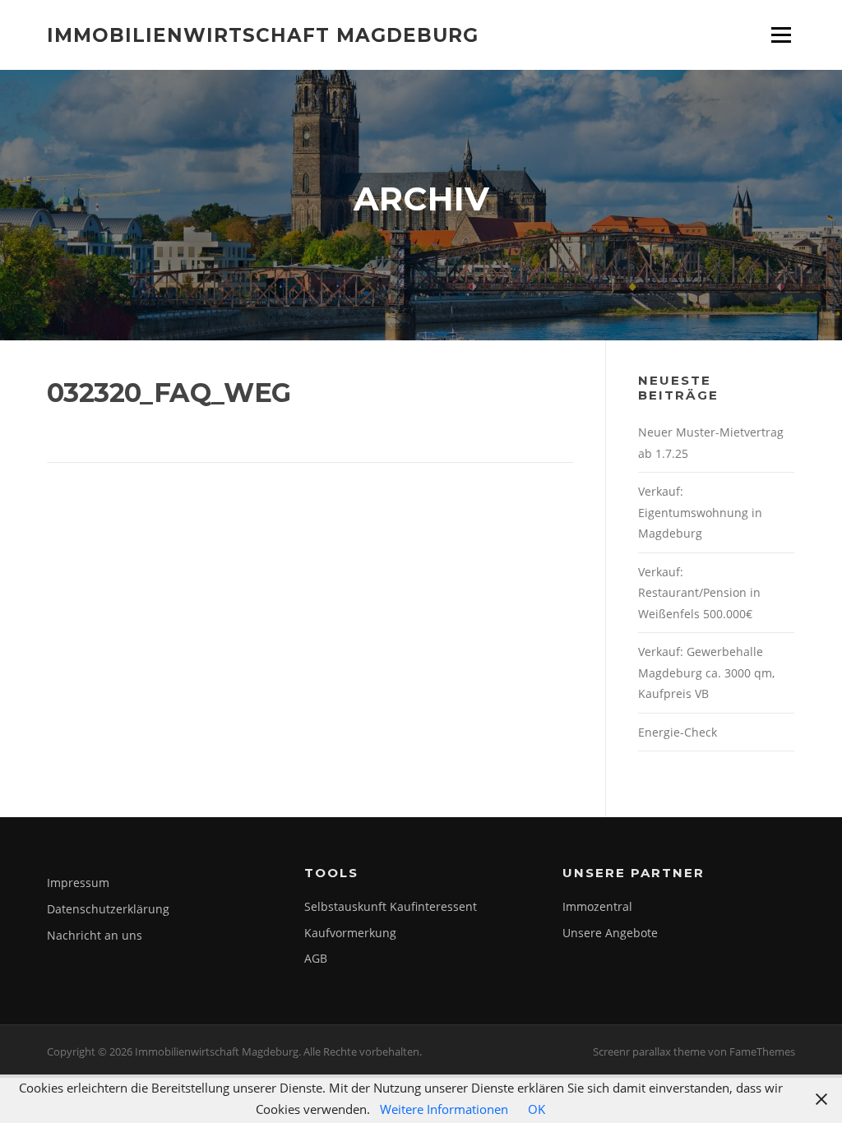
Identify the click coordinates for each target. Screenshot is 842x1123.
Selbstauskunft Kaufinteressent (390, 906)
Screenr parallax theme (649, 1051)
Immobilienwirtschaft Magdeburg (263, 34)
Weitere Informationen (444, 1109)
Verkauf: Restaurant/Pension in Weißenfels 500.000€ (699, 593)
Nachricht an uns (94, 935)
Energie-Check (677, 732)
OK (536, 1109)
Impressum (78, 882)
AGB (315, 958)
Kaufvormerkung (350, 932)
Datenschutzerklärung (108, 909)
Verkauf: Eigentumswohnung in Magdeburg (700, 512)
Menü (780, 34)
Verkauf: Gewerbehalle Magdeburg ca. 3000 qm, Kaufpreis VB (706, 672)
